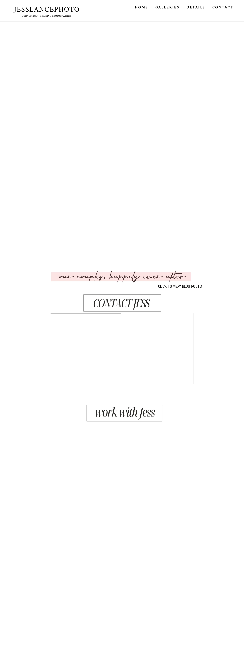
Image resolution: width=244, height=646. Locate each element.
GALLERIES (167, 7)
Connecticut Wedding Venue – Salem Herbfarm (85, 349)
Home (141, 7)
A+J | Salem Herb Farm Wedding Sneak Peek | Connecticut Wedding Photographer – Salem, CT (158, 349)
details (195, 7)
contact (223, 7)
